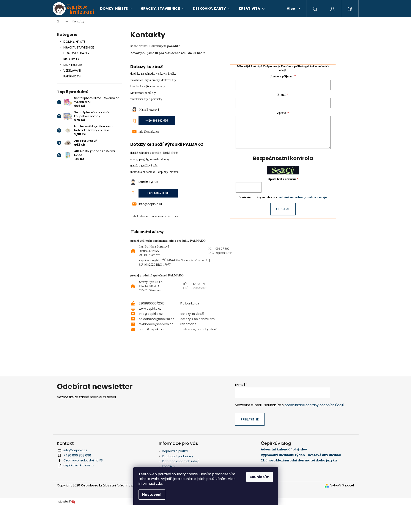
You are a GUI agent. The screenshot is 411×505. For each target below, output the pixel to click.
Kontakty (168, 466)
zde (159, 483)
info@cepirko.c (150, 204)
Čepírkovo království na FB (83, 460)
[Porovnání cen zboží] (66, 501)
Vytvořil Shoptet (342, 485)
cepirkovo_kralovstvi (78, 465)
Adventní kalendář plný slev (284, 449)
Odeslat (283, 209)
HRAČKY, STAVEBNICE (78, 47)
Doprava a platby (175, 451)
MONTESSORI (72, 65)
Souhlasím (259, 476)
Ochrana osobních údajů (181, 461)
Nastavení (152, 494)
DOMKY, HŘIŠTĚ (74, 41)
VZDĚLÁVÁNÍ (72, 70)
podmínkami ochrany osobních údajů (302, 197)
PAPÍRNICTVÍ (72, 76)
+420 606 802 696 (77, 455)
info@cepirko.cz (149, 131)
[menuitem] (116, 8)
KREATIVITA (71, 59)
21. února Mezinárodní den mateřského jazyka (299, 460)
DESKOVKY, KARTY (76, 53)
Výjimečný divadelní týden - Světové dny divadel (301, 455)
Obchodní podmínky (177, 456)
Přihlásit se (250, 419)
